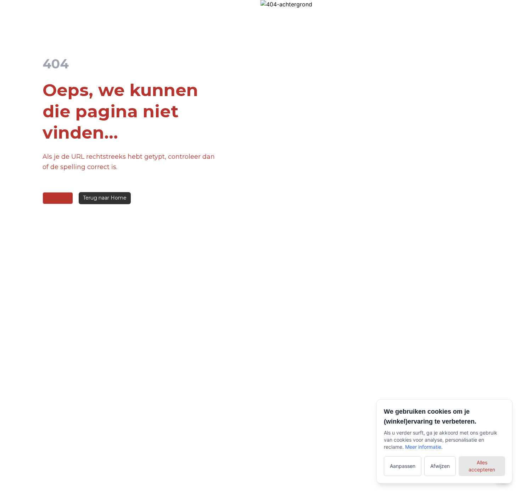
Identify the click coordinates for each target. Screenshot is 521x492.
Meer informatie (423, 447)
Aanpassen (402, 466)
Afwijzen (440, 466)
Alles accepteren (482, 466)
